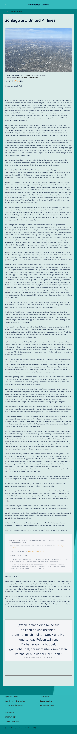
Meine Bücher (9, 712)
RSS (13, 701)
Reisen (14, 81)
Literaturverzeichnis (12, 721)
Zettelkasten (20, 701)
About (16, 697)
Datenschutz (44, 697)
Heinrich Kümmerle (13, 75)
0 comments (33, 77)
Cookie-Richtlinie (46, 701)
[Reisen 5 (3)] (38, 50)
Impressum (8, 697)
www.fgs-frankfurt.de (36, 551)
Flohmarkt (19, 705)
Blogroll (7, 701)
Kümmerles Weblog (38, 4)
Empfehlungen (10, 705)
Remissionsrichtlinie (47, 705)
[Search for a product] (71, 4)
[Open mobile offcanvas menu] (5, 5)
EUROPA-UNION (10, 717)
